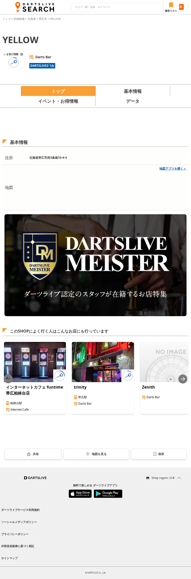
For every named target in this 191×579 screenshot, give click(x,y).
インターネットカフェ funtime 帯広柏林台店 (34, 390)
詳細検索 (19, 19)
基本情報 (133, 91)
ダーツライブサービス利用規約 (20, 510)
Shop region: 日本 (163, 478)
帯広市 (43, 19)
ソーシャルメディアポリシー (19, 522)
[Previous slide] (8, 379)
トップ (6, 19)
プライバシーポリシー (15, 534)
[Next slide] (182, 379)
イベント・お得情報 (58, 101)
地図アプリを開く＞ (172, 168)
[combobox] (120, 7)
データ (133, 101)
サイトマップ (9, 558)
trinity (80, 387)
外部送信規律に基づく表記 (17, 546)
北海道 (32, 19)
